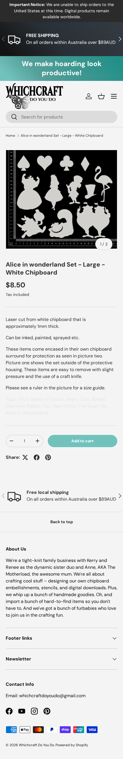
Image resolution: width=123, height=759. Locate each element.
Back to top (61, 521)
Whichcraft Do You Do (36, 745)
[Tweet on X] (25, 457)
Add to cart (82, 440)
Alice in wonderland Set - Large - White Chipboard (62, 135)
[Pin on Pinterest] (48, 457)
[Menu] (114, 96)
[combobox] (61, 117)
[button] (101, 96)
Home (10, 135)
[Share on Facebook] (36, 457)
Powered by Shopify (71, 745)
